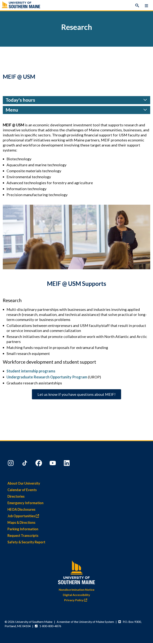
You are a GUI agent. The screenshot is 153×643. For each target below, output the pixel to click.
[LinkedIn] (67, 464)
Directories (16, 496)
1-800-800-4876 (50, 626)
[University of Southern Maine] (76, 571)
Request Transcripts (22, 535)
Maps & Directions (21, 522)
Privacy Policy (74, 600)
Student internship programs (31, 371)
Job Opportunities (21, 516)
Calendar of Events (22, 490)
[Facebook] (39, 464)
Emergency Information (25, 503)
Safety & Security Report (26, 542)
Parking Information (22, 529)
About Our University (23, 483)
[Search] (137, 5)
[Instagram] (11, 464)
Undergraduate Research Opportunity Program (47, 377)
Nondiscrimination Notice (76, 589)
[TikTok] (25, 464)
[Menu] (146, 5)
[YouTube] (53, 464)
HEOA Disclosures (21, 509)
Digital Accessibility (76, 595)
